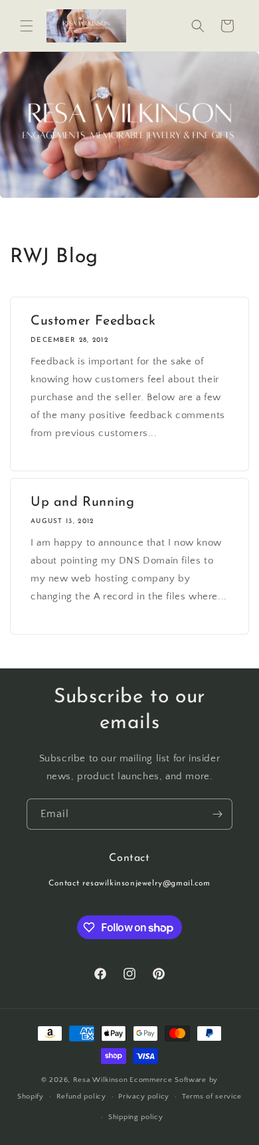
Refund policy (81, 1097)
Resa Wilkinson (100, 1080)
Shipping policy (135, 1117)
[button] (26, 25)
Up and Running (82, 502)
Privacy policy (143, 1097)
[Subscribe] (217, 814)
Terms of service (212, 1097)
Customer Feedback (93, 321)
